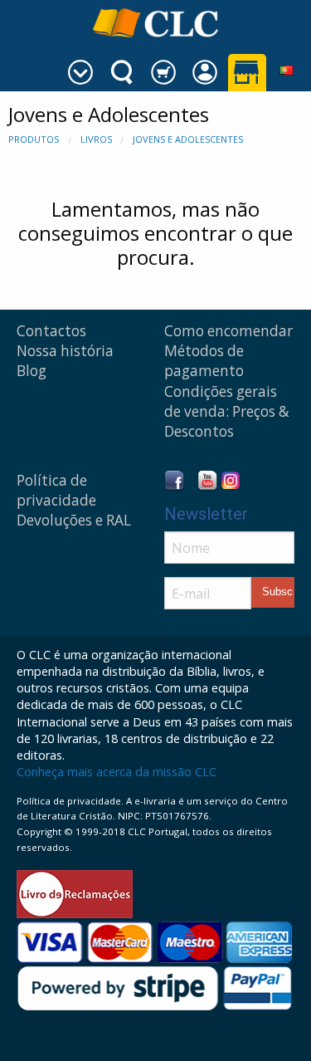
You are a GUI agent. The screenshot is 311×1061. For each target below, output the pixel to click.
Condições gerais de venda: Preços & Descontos (226, 411)
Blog (31, 370)
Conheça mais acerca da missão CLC (116, 772)
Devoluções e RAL (74, 520)
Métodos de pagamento (204, 360)
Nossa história (65, 350)
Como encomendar (228, 330)
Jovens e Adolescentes (188, 139)
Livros (96, 139)
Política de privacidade (56, 490)
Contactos (51, 330)
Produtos (33, 139)
